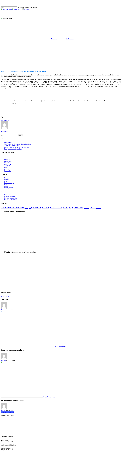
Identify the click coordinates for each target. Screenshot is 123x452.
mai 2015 (7, 162)
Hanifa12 (54, 39)
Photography (69, 207)
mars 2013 (7, 167)
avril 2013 (7, 166)
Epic (4, 120)
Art (2, 120)
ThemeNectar (86, 208)
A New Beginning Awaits (11, 145)
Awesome (9, 207)
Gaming (56, 29)
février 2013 (7, 169)
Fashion (6, 179)
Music (6, 186)
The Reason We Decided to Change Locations (17, 144)
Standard (79, 207)
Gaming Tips (49, 207)
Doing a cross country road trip (13, 149)
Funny (7, 120)
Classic (21, 207)
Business (6, 178)
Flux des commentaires (10, 198)
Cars (16, 207)
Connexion (7, 195)
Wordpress (98, 208)
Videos (93, 207)
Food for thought (9, 183)
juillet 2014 (7, 164)
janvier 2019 (7, 159)
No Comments (70, 39)
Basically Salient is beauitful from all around (16, 147)
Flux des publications (10, 196)
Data (30, 208)
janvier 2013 (7, 171)
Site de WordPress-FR (10, 199)
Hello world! (8, 142)
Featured (6, 181)
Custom (26, 208)
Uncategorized (65, 29)
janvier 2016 (7, 161)
